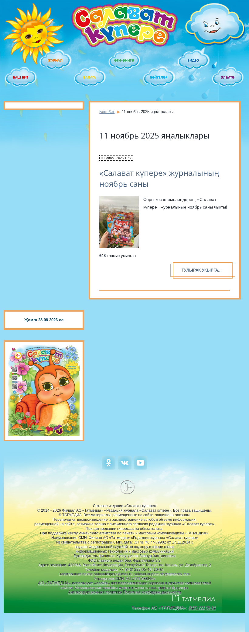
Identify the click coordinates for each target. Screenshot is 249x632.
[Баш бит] (21, 77)
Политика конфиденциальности (152, 592)
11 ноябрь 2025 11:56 (116, 158)
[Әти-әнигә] (124, 60)
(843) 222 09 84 (202, 608)
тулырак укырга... (202, 270)
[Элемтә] (228, 77)
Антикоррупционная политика (95, 592)
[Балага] (90, 77)
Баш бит (106, 111)
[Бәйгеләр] (159, 77)
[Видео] (193, 60)
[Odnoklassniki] (108, 468)
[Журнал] (55, 60)
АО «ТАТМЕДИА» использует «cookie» (74, 583)
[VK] (124, 468)
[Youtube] (140, 468)
